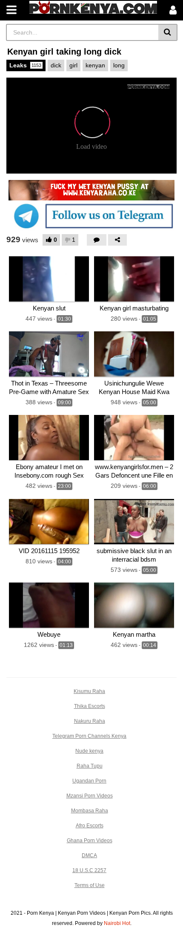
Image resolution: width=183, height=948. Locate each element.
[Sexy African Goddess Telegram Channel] (91, 216)
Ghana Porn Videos (89, 841)
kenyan (95, 65)
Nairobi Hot (117, 923)
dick (56, 65)
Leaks (25, 65)
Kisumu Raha (89, 691)
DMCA (89, 855)
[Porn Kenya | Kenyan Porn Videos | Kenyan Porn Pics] (93, 7)
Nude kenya (89, 751)
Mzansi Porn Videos (89, 796)
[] (167, 32)
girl (73, 65)
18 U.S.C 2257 (89, 870)
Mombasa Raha (89, 811)
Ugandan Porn (89, 781)
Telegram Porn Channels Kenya (89, 736)
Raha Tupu (90, 766)
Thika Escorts (89, 706)
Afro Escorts (89, 826)
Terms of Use (89, 885)
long (119, 65)
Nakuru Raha (89, 721)
